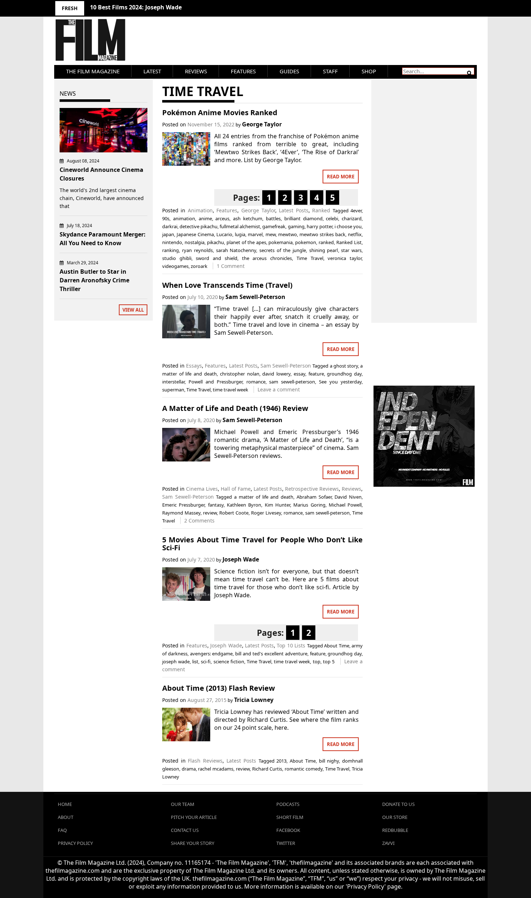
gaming (296, 226)
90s (165, 218)
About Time (336, 645)
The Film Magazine (93, 71)
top (316, 661)
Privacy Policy (75, 843)
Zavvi (388, 843)
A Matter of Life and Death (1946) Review (235, 408)
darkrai (169, 226)
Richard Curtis (267, 768)
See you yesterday (340, 381)
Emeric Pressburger (183, 505)
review (210, 512)
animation (184, 218)
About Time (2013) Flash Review (218, 688)
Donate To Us (398, 804)
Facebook (288, 830)
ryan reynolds (197, 250)
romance (256, 381)
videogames (175, 266)
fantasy (216, 505)
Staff (330, 71)
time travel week (230, 389)
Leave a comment (279, 389)
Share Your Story (192, 843)
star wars (351, 250)
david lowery (276, 373)
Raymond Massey (181, 512)
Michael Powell (345, 505)
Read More (340, 176)
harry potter (319, 226)
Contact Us (185, 830)
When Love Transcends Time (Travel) (227, 285)
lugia (240, 234)
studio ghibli (176, 258)
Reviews (196, 71)
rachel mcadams (215, 768)
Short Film (289, 817)
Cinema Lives (202, 488)
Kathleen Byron (244, 505)
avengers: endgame (211, 653)
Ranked (321, 210)
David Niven (348, 497)
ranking (170, 250)
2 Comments (199, 520)
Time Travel (310, 258)
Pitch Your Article (194, 817)
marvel (255, 234)
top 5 (328, 661)
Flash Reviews (205, 760)
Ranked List (349, 242)
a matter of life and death (263, 497)
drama (189, 768)
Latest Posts (293, 210)
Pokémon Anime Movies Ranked (219, 112)
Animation (200, 210)
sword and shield (216, 258)
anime (205, 218)
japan (168, 234)
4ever (356, 210)
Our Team (182, 804)
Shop (369, 71)
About (65, 817)
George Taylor (262, 124)
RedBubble (395, 830)
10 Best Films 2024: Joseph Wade (136, 7)
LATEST (152, 71)
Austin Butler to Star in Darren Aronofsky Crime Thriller (94, 280)
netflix (355, 234)
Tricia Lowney (253, 700)
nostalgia (194, 242)
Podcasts (287, 804)
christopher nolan (239, 373)
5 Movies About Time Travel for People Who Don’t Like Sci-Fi (262, 543)
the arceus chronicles (267, 258)
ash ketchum (247, 218)
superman (173, 389)
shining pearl (323, 250)
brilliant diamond (303, 218)
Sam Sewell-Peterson (255, 297)
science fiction (228, 661)
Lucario (224, 234)
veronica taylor (345, 258)
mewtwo (287, 234)
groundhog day (344, 373)
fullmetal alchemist (240, 226)
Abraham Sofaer (314, 497)
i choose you (348, 226)
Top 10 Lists (291, 645)
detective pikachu (198, 226)
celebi (332, 218)
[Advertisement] (424, 193)
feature (316, 373)
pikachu (215, 242)
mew (271, 234)
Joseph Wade (241, 559)
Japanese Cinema (195, 234)
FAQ (62, 830)
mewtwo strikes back (322, 234)
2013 (281, 761)
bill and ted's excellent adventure (271, 653)
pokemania (280, 242)
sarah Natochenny (236, 250)
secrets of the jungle (282, 250)
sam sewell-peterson (292, 381)
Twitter (285, 843)
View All (133, 310)
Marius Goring (309, 505)
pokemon (305, 242)
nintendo (172, 242)
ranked (326, 242)
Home (65, 804)
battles (273, 218)
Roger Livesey (266, 512)
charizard (352, 218)
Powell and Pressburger (215, 381)
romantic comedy (304, 768)
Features (243, 71)
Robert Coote (234, 512)
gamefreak (273, 226)
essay (299, 373)
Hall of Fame (236, 488)
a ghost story (344, 366)
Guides (289, 71)
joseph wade (176, 661)
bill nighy (329, 761)
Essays (194, 365)
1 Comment (231, 266)
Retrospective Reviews (312, 488)
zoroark (199, 266)
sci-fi (206, 661)
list (195, 661)
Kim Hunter (277, 505)
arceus (222, 218)
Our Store (394, 817)
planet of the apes (246, 242)
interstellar (173, 381)
